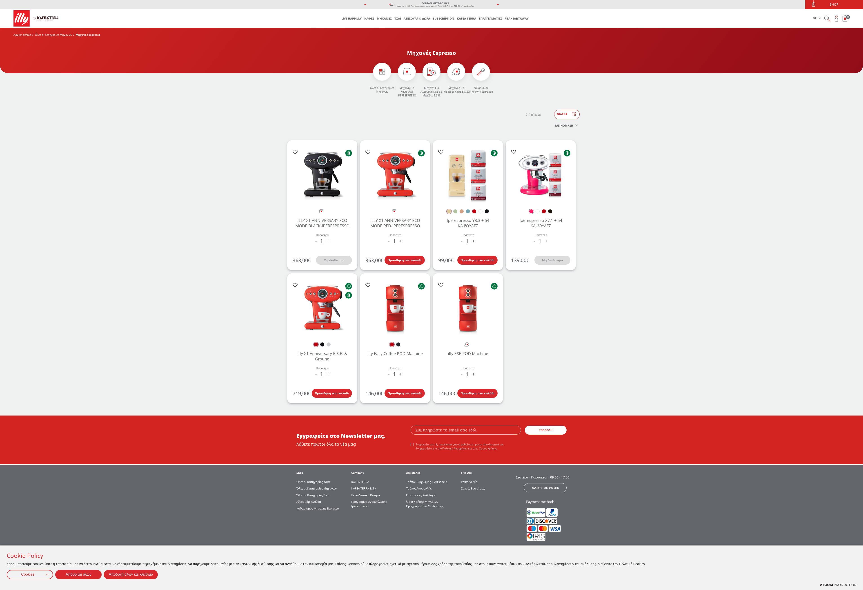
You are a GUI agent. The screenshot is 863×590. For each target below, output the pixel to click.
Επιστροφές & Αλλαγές (421, 495)
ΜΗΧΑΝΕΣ (384, 18)
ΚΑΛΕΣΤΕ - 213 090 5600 (545, 487)
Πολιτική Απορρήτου (454, 448)
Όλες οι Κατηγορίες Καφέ (313, 482)
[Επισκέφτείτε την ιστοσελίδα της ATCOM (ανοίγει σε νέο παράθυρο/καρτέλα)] (838, 585)
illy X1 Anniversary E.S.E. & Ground (322, 356)
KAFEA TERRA (466, 18)
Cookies (27, 574)
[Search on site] (827, 18)
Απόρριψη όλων (78, 574)
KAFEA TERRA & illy (363, 488)
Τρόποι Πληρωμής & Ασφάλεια (426, 482)
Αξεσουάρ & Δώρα (308, 502)
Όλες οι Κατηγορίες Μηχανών (53, 35)
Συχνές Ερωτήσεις (473, 488)
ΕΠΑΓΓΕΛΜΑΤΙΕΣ (490, 18)
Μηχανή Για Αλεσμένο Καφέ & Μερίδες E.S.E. (431, 91)
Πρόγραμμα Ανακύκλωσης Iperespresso (369, 504)
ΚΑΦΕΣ (369, 18)
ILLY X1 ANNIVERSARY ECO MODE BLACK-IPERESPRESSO (322, 223)
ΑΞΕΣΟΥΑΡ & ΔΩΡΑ (417, 18)
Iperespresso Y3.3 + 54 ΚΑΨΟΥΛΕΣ (468, 223)
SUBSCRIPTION (443, 18)
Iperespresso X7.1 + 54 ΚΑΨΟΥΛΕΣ (541, 223)
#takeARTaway (517, 18)
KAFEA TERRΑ (360, 482)
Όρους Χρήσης (488, 448)
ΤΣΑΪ (397, 18)
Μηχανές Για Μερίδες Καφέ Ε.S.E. (456, 90)
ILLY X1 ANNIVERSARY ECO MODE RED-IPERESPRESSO (395, 223)
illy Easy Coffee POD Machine (395, 353)
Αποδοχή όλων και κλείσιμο (131, 574)
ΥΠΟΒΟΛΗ (545, 430)
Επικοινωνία (469, 482)
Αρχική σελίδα (22, 35)
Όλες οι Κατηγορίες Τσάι (312, 495)
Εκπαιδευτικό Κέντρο (365, 495)
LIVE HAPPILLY (351, 18)
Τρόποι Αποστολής (419, 488)
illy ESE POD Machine (468, 353)
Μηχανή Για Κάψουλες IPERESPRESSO (407, 91)
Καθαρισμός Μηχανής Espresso (481, 90)
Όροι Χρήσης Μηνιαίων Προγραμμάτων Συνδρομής (425, 504)
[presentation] (365, 4)
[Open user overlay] (836, 18)
